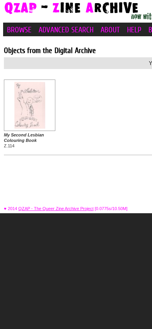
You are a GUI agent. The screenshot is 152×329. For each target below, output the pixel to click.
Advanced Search (66, 30)
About (110, 30)
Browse (19, 30)
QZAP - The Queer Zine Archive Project (56, 208)
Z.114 (24, 141)
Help (134, 30)
